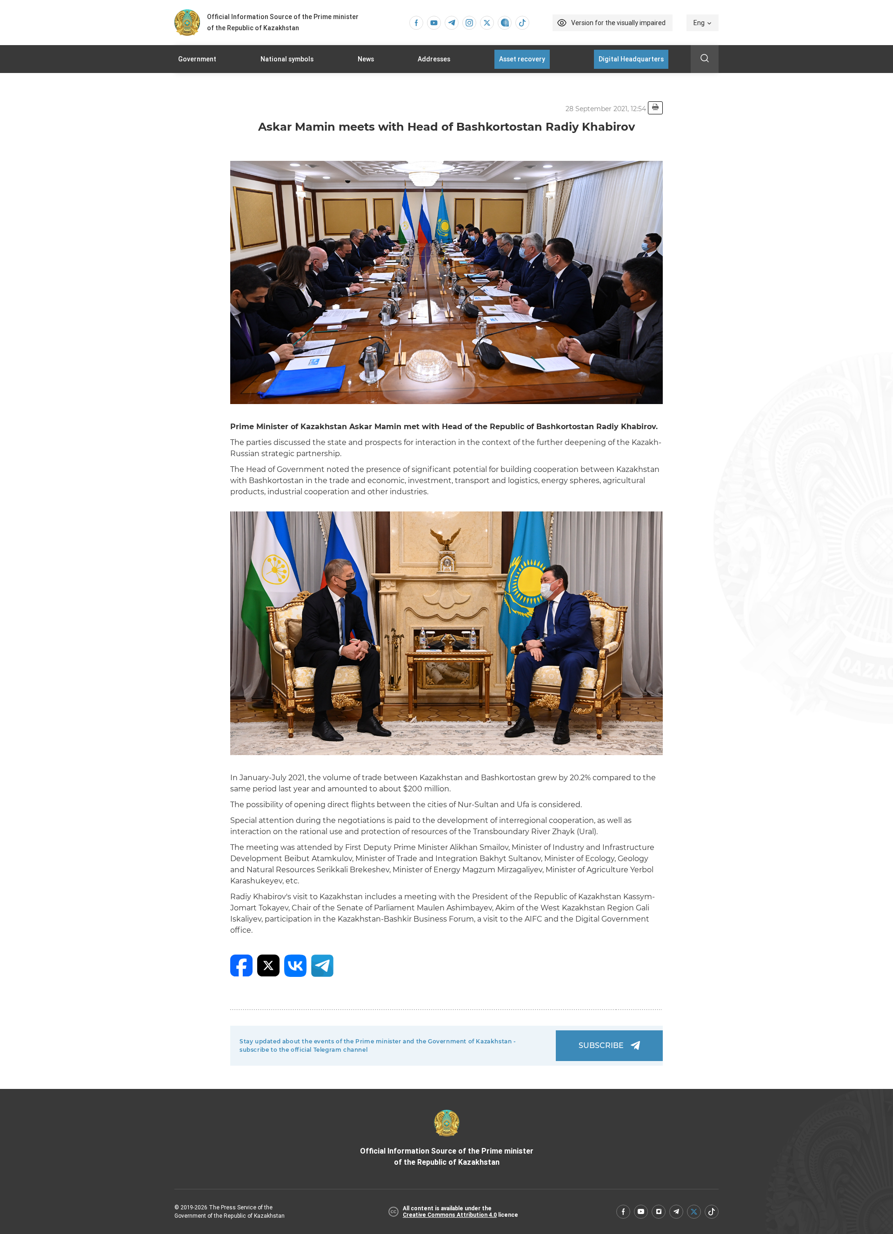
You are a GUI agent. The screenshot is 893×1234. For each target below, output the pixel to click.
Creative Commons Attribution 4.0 (450, 1215)
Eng (699, 23)
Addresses (434, 59)
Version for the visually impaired (618, 23)
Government (197, 59)
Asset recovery (522, 59)
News (366, 59)
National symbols (286, 59)
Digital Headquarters (631, 59)
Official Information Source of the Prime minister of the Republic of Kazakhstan (446, 1157)
